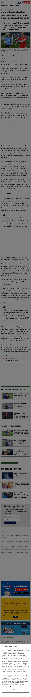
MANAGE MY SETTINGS (15, 694)
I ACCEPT (15, 689)
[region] (15, 670)
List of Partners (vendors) (8, 686)
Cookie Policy (25, 665)
